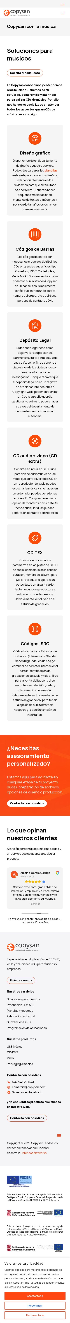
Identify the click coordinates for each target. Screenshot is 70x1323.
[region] (35, 1290)
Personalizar (35, 1305)
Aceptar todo (35, 1296)
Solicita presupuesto (25, 73)
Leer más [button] (35, 904)
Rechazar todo (35, 1315)
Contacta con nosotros (27, 803)
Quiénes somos (21, 980)
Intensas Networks (34, 1153)
